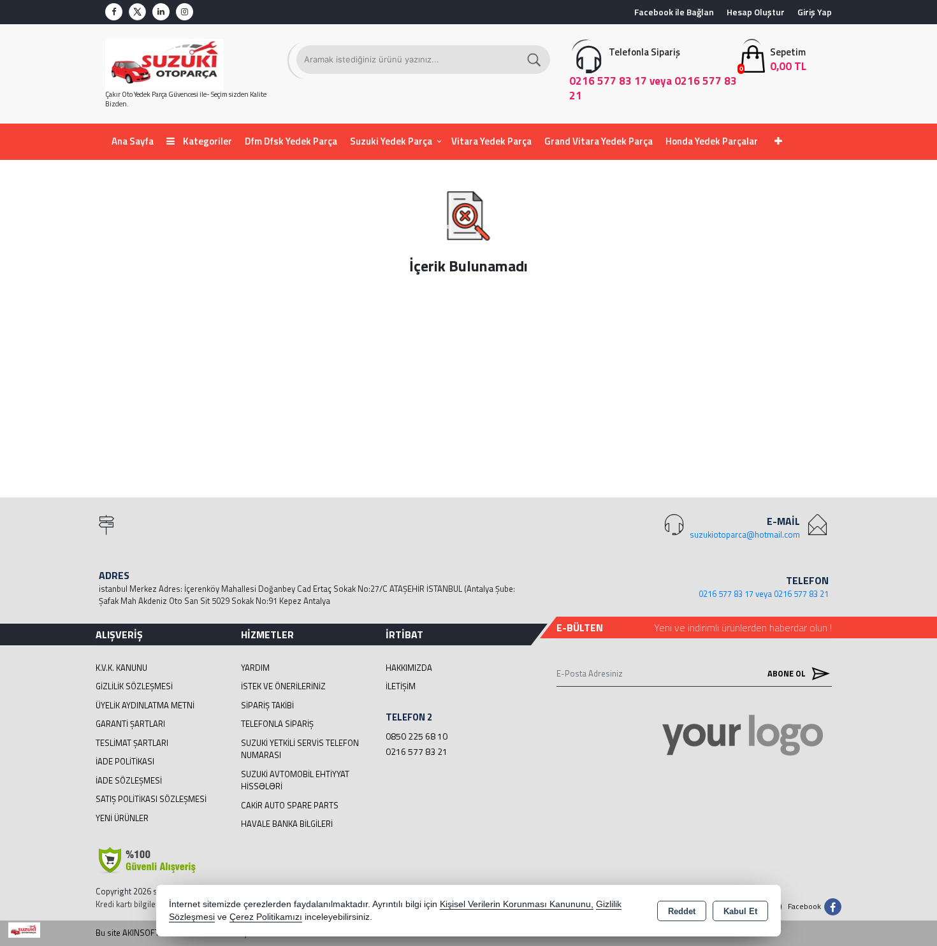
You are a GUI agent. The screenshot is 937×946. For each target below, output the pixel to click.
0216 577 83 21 (416, 751)
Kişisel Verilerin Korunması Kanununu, (516, 904)
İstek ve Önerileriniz (283, 686)
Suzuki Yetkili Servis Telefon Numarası (300, 749)
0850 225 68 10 (416, 736)
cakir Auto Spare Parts (289, 805)
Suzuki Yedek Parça (391, 141)
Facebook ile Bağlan (674, 11)
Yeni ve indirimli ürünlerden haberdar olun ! (743, 627)
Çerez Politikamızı (265, 917)
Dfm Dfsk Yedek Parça (291, 141)
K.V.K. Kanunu (121, 667)
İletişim (401, 686)
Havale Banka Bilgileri (287, 823)
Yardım (255, 667)
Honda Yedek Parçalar (711, 141)
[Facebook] (113, 11)
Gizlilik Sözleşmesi (134, 686)
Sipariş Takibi (267, 705)
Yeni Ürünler (122, 818)
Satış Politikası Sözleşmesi (151, 798)
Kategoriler (206, 141)
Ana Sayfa (133, 141)
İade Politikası (125, 761)
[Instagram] (184, 11)
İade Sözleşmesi (129, 780)
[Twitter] (137, 11)
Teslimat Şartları (132, 742)
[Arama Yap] (534, 59)
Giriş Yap (814, 11)
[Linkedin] (161, 11)
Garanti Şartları (130, 723)
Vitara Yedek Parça (491, 141)
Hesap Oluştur (756, 11)
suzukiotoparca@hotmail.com (745, 534)
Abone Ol (787, 673)
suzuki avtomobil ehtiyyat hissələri (295, 780)
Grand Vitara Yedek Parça (598, 141)
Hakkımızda (409, 667)
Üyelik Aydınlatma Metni (145, 705)
